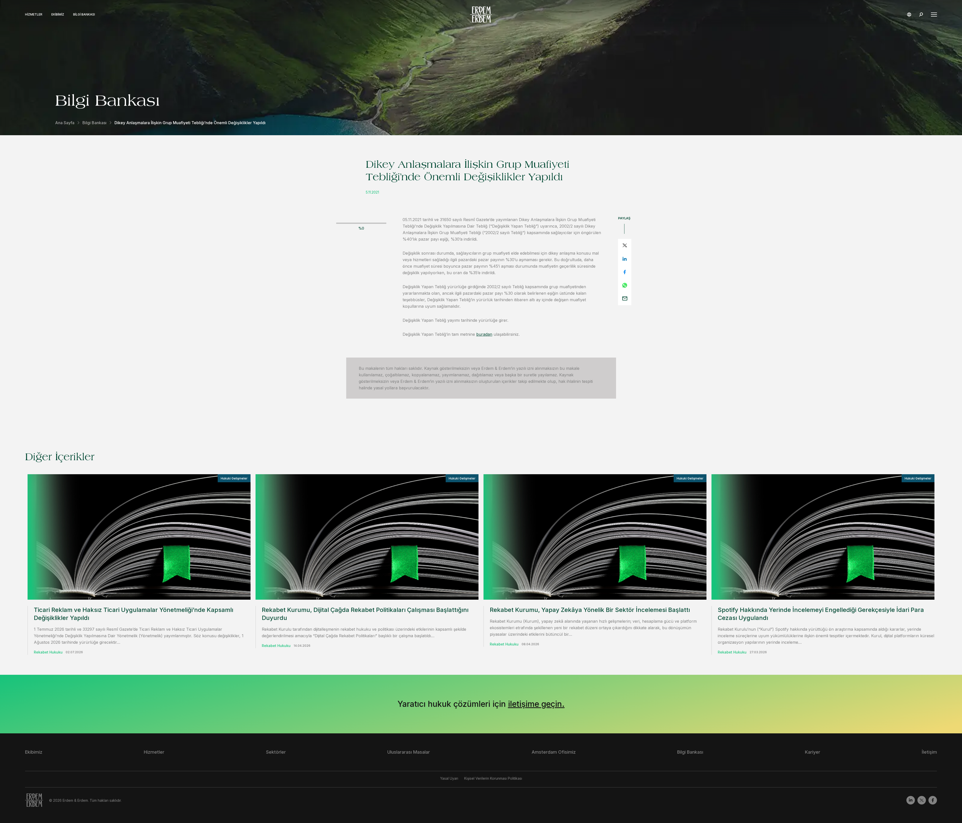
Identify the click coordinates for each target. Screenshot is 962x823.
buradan (484, 334)
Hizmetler (33, 14)
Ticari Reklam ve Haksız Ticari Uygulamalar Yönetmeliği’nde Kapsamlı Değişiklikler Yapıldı (133, 613)
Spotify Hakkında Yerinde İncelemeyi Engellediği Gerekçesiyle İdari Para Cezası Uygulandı (821, 613)
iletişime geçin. (536, 704)
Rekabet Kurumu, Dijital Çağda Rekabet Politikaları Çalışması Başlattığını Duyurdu (365, 613)
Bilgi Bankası (84, 14)
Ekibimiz (57, 14)
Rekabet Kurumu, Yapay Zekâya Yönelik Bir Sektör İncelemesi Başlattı (590, 609)
